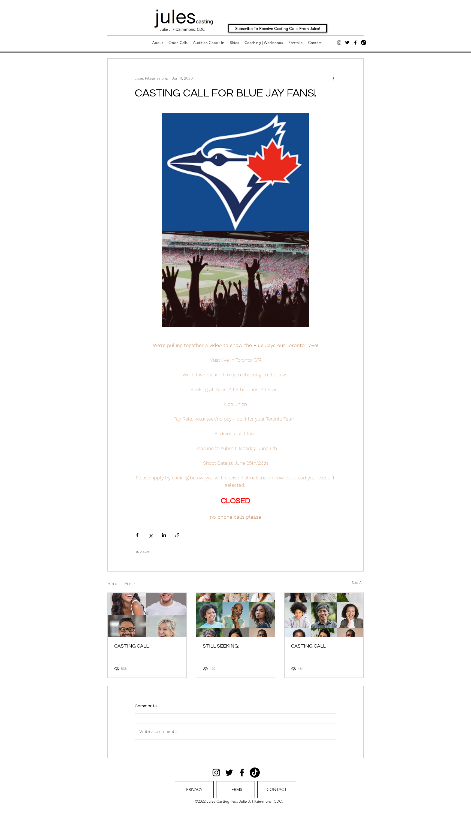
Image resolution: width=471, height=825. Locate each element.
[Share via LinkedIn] (164, 535)
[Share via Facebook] (137, 535)
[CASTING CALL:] (147, 615)
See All (358, 582)
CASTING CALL (308, 646)
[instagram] (339, 42)
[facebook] (355, 42)
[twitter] (347, 42)
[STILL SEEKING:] (235, 615)
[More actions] (333, 78)
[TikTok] (363, 42)
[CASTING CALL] (324, 615)
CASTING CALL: (132, 646)
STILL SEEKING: (221, 646)
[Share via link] (177, 535)
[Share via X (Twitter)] (150, 535)
